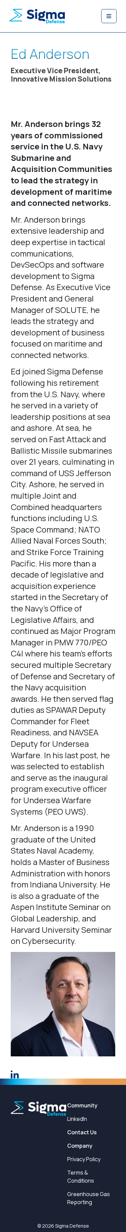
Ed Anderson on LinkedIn (15, 1074)
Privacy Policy (83, 1159)
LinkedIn (77, 1119)
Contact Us (82, 1132)
